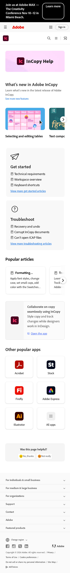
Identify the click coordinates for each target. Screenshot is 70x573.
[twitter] (20, 546)
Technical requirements (29, 174)
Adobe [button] (9, 520)
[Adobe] (18, 27)
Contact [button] (10, 511)
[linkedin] (26, 546)
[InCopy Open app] (65, 38)
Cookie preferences (28, 557)
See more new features (17, 98)
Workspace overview (28, 179)
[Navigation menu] (5, 27)
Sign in (61, 27)
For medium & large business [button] (21, 488)
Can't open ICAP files (27, 238)
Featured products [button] (15, 528)
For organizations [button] (15, 496)
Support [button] (10, 504)
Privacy (50, 552)
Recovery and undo (27, 226)
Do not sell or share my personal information (25, 562)
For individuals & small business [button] (23, 480)
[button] (51, 27)
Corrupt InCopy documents (31, 232)
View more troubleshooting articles (31, 243)
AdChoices (13, 567)
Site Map (52, 562)
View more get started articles (28, 191)
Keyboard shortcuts (27, 185)
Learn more (53, 6)
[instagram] (14, 546)
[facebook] (7, 546)
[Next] (63, 119)
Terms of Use (11, 557)
